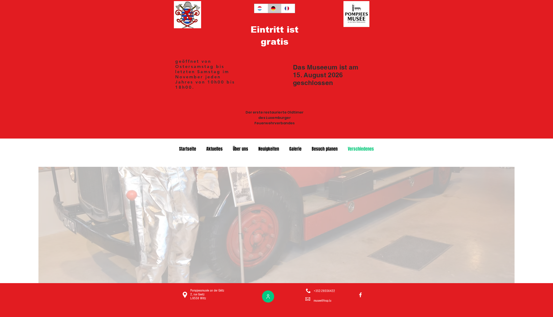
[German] (274, 8)
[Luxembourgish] (261, 8)
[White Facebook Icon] (360, 295)
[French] (288, 8)
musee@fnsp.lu (322, 301)
